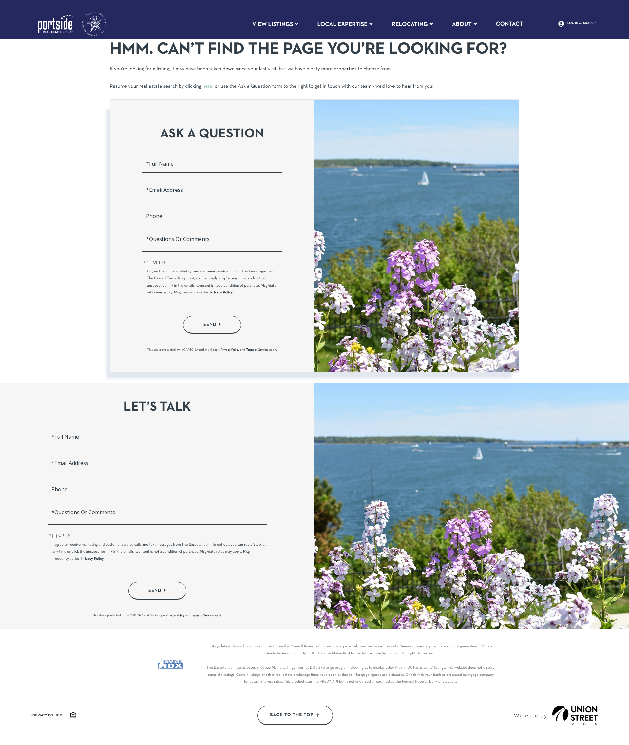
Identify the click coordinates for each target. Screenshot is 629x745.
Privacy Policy (221, 292)
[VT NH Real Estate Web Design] (575, 715)
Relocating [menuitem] (410, 24)
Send (210, 324)
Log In (572, 23)
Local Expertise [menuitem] (342, 24)
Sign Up (589, 23)
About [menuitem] (462, 24)
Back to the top (292, 715)
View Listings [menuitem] (272, 24)
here (207, 86)
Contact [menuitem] (509, 24)
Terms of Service (257, 349)
